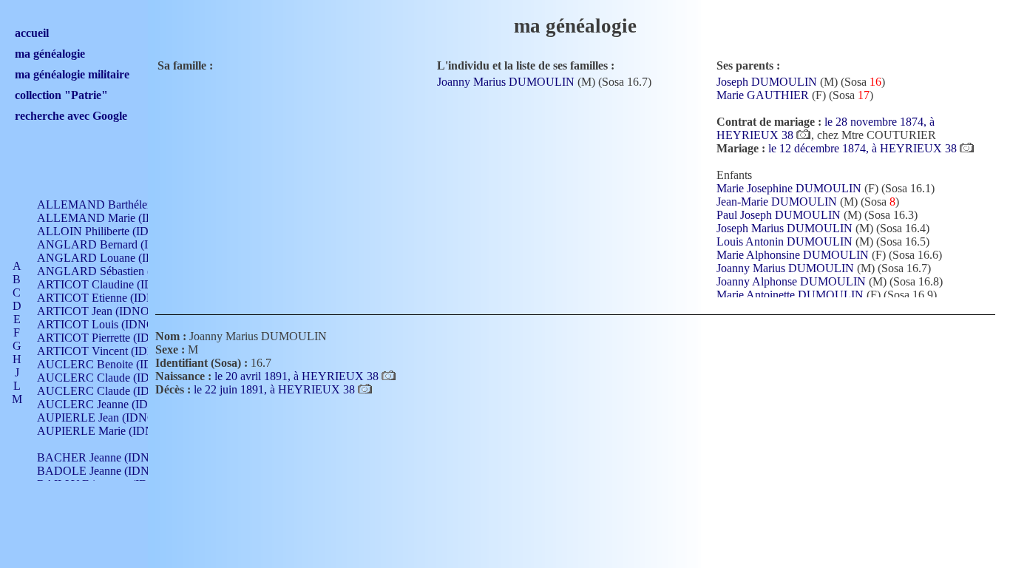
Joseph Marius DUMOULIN (784, 228)
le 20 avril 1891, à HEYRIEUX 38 (298, 376)
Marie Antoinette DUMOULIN (790, 294)
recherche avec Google (71, 115)
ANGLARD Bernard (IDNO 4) (112, 244)
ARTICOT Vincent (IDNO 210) (113, 351)
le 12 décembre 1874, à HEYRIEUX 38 (864, 148)
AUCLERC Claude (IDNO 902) (114, 377)
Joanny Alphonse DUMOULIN (791, 281)
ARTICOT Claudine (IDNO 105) (116, 284)
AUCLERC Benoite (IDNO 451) (115, 364)
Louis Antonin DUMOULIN (784, 241)
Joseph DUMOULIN (766, 81)
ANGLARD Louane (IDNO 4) (111, 257)
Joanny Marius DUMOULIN (506, 81)
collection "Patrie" (61, 95)
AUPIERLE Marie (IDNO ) (103, 431)
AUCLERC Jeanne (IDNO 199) (113, 404)
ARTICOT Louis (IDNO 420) (108, 324)
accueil (32, 33)
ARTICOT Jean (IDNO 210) (105, 311)
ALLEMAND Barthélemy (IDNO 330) (130, 204)
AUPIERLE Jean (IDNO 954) (108, 417)
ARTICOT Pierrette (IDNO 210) (114, 337)
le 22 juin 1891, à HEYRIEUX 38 (276, 389)
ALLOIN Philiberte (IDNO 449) (114, 231)
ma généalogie (50, 53)
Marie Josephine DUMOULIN (788, 188)
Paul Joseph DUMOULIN (778, 215)
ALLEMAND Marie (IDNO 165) (117, 218)
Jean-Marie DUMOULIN (776, 201)
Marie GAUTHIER (762, 95)
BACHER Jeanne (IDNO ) (101, 457)
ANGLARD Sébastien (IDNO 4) (115, 271)
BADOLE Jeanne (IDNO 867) (110, 470)
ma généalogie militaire (72, 74)
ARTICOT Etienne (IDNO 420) (113, 297)
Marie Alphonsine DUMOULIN (792, 254)
